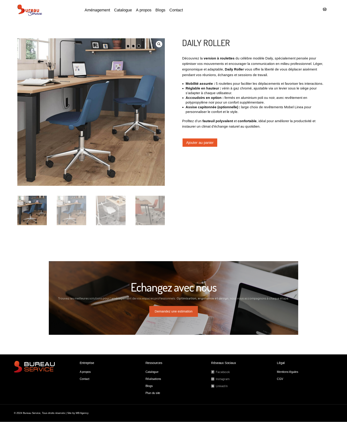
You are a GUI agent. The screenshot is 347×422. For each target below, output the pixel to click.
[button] (159, 44)
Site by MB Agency (78, 413)
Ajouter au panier (200, 143)
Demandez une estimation (173, 311)
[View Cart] (324, 9)
